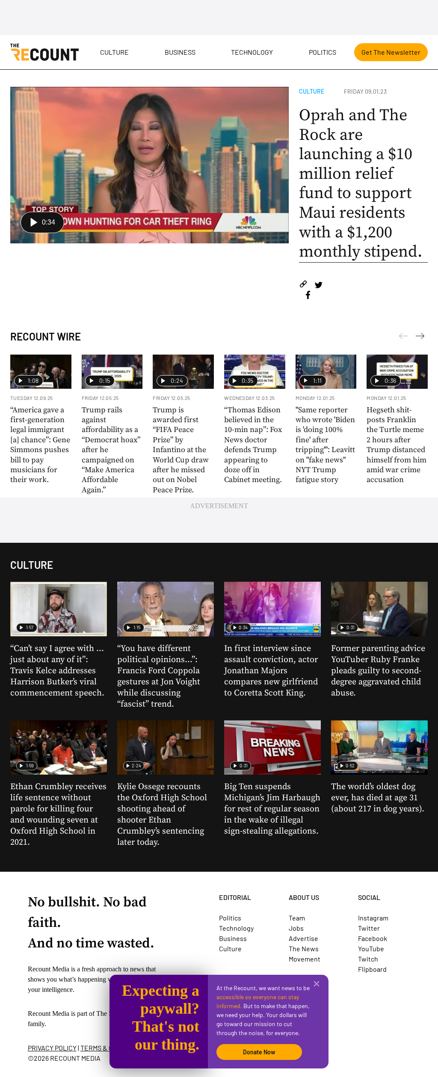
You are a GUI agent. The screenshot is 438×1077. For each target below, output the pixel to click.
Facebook (372, 938)
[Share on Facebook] (308, 296)
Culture (114, 52)
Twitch (368, 959)
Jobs (296, 928)
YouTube (371, 948)
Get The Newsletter (390, 52)
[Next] (403, 337)
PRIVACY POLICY (52, 1048)
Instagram (373, 918)
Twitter (369, 928)
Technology (252, 52)
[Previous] (420, 337)
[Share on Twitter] (318, 285)
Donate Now (259, 1052)
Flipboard (372, 969)
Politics (322, 52)
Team (297, 918)
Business (180, 52)
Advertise (303, 938)
